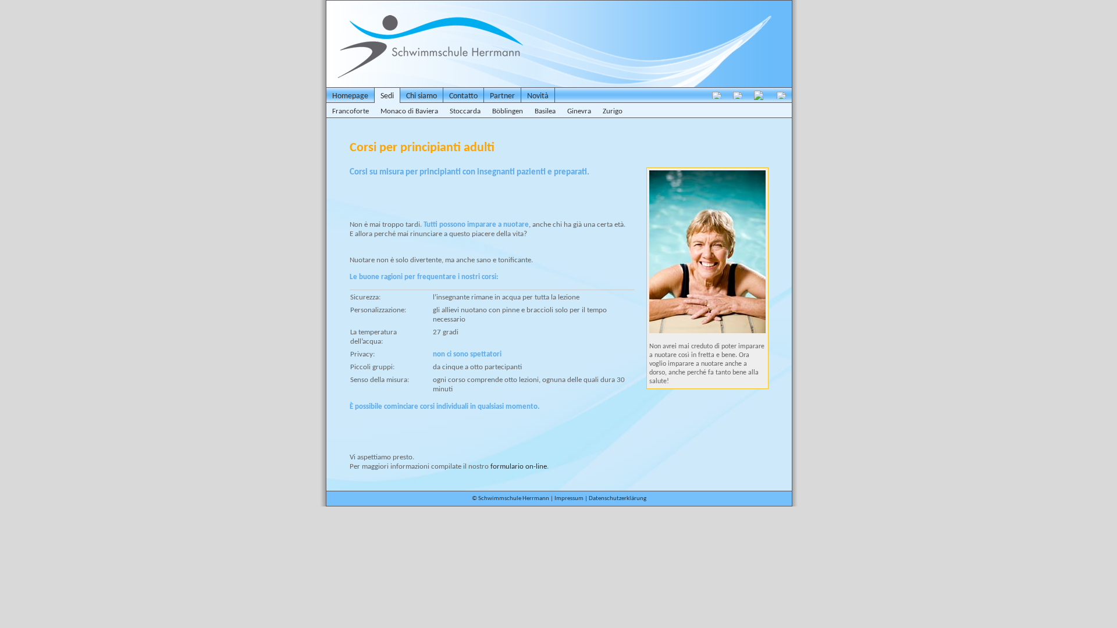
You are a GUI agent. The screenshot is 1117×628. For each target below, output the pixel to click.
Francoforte (350, 111)
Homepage (350, 96)
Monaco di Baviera (409, 111)
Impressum (569, 498)
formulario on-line (518, 466)
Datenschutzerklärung (617, 498)
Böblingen (507, 111)
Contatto (463, 96)
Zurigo (612, 111)
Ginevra (579, 111)
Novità (538, 96)
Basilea (545, 111)
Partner (502, 96)
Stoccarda (465, 111)
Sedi (387, 96)
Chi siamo (421, 96)
